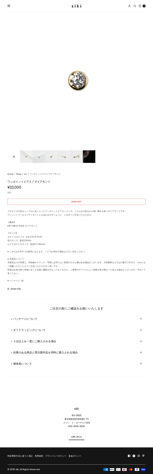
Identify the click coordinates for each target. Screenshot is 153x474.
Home (10, 174)
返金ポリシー (75, 455)
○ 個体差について (21, 363)
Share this (16, 289)
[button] (76, 437)
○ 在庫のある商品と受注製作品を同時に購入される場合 (44, 352)
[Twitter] (134, 456)
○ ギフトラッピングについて (28, 330)
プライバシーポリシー (55, 455)
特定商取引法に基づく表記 (20, 455)
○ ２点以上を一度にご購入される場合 (33, 341)
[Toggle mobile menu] (10, 6)
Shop (18, 174)
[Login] (129, 6)
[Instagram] (138, 456)
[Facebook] (129, 456)
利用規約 (39, 455)
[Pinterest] (143, 456)
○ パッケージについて (24, 319)
